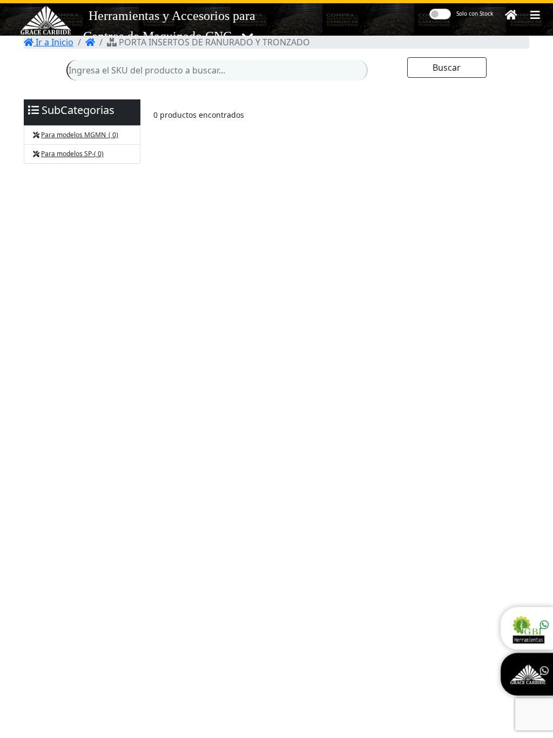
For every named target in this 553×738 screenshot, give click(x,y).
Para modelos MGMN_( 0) (79, 134)
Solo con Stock (474, 13)
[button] (535, 15)
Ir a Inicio (53, 42)
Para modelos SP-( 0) (72, 153)
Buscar (447, 67)
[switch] (440, 14)
